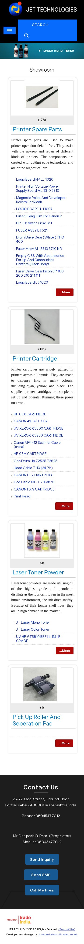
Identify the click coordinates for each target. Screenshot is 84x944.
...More (64, 292)
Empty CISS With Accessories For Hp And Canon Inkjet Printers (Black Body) (40, 259)
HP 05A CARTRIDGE (30, 453)
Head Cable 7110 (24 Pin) (33, 468)
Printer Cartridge (35, 358)
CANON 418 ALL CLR (31, 421)
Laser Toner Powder (38, 572)
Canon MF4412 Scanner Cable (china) (37, 444)
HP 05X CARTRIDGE (30, 414)
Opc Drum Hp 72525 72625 (35, 461)
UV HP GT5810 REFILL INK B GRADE (38, 638)
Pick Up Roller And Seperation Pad (37, 720)
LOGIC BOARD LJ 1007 (34, 209)
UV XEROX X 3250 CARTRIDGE (38, 435)
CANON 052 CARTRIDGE (34, 475)
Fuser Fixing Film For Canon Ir (39, 216)
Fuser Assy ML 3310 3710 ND (39, 248)
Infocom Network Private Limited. (58, 934)
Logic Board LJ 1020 (32, 282)
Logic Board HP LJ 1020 (34, 179)
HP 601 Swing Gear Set (34, 223)
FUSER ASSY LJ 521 (31, 230)
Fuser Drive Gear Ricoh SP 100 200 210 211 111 (40, 273)
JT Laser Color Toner (32, 629)
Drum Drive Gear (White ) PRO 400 (40, 239)
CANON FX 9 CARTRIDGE (34, 489)
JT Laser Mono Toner (33, 622)
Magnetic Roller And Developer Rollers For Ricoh (41, 199)
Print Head (22, 496)
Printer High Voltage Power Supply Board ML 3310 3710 (37, 188)
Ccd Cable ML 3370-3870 (34, 482)
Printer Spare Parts (37, 129)
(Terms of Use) (66, 929)
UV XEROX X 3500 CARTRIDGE (38, 428)
